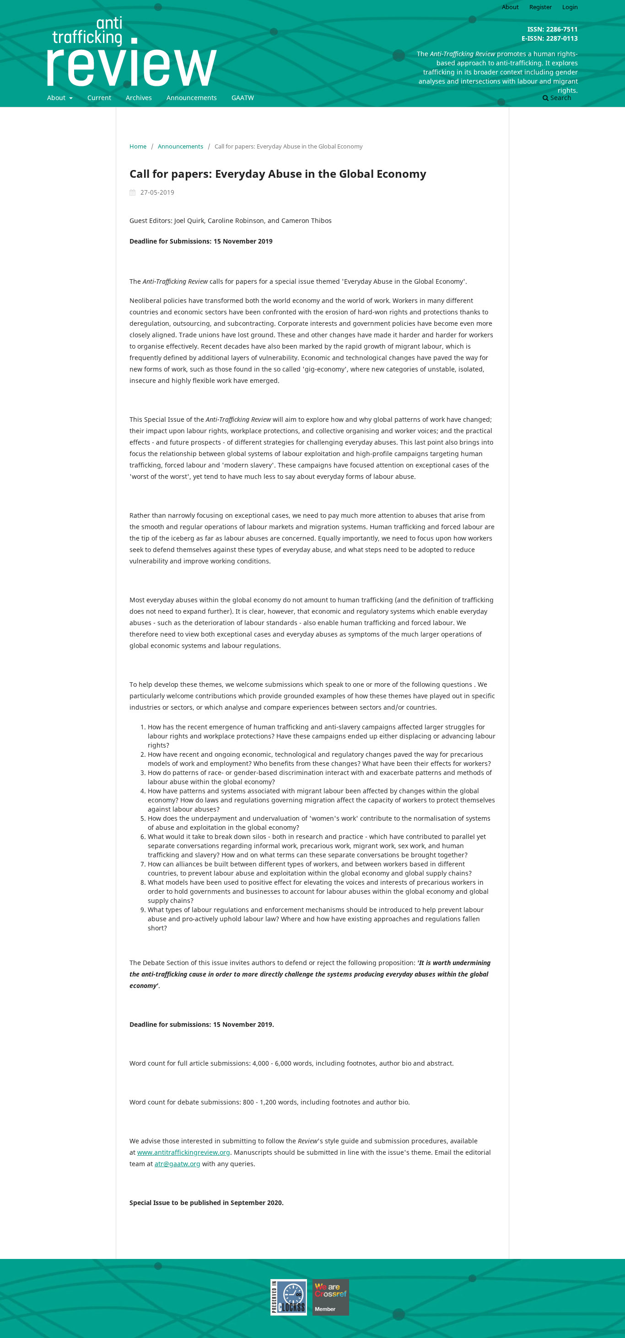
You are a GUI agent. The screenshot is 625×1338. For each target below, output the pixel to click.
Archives (139, 97)
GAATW (243, 97)
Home (137, 146)
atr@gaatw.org (177, 1163)
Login (570, 7)
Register (540, 7)
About (57, 97)
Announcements (192, 97)
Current (99, 97)
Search (560, 97)
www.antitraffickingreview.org (183, 1152)
